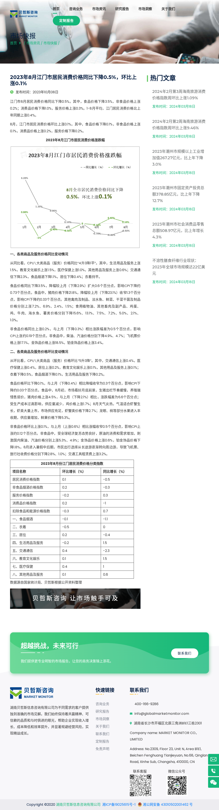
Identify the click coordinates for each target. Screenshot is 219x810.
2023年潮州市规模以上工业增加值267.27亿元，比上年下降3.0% (178, 158)
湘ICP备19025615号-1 (119, 804)
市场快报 (50, 43)
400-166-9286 (146, 704)
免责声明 (102, 748)
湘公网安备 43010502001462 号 (167, 804)
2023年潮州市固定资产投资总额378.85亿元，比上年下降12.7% (178, 194)
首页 (56, 8)
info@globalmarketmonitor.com (162, 713)
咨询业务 (76, 8)
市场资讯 (99, 8)
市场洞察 (145, 8)
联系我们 (184, 653)
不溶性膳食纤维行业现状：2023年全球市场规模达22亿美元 (178, 267)
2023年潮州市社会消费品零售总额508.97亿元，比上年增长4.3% (178, 230)
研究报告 (122, 8)
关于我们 (168, 8)
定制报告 (66, 20)
